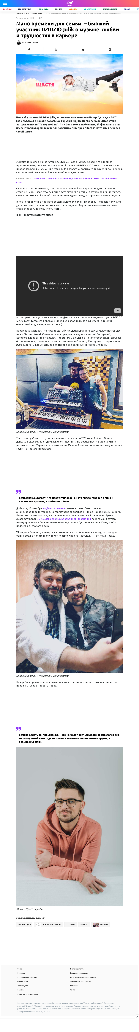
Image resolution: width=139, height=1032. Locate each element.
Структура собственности (27, 994)
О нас (19, 969)
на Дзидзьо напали (55, 508)
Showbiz (19, 13)
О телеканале (22, 981)
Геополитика (24, 9)
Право (127, 9)
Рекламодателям (77, 969)
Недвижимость (109, 9)
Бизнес (58, 9)
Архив (72, 990)
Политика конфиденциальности (83, 977)
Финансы (72, 9)
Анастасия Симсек (30, 42)
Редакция (21, 973)
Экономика (43, 9)
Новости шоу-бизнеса (35, 13)
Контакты (74, 986)
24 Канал (7, 9)
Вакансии (21, 990)
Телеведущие (22, 986)
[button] (29, 49)
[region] (69, 1025)
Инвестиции (90, 9)
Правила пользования (79, 973)
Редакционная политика (27, 977)
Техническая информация (80, 981)
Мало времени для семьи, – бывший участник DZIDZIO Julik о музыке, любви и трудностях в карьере (84, 13)
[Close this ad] (137, 1016)
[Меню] (5, 3)
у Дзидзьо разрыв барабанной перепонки (65, 518)
